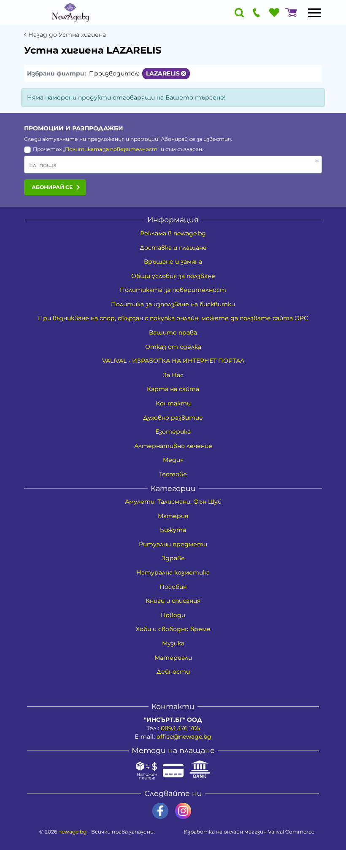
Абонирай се (52, 187)
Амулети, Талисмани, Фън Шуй (173, 501)
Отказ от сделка (173, 347)
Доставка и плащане (173, 247)
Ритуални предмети (173, 544)
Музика (173, 643)
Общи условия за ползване (173, 276)
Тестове (173, 474)
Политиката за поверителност (111, 149)
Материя (173, 516)
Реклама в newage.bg (173, 233)
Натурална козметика (173, 572)
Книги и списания (173, 600)
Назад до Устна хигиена (67, 34)
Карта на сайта (173, 389)
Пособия (173, 587)
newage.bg (72, 831)
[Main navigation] (314, 12)
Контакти (173, 403)
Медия (173, 460)
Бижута (173, 530)
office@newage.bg (184, 736)
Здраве (173, 558)
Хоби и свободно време (173, 629)
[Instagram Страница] (183, 811)
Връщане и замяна (173, 261)
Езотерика (173, 431)
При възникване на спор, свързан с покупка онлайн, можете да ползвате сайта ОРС (173, 318)
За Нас (173, 375)
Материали (173, 657)
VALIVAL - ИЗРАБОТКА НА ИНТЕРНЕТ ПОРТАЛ (173, 360)
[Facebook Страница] (160, 811)
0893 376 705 (180, 728)
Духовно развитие (173, 417)
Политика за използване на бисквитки (173, 304)
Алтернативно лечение (173, 446)
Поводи (173, 615)
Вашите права (173, 332)
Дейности (173, 671)
